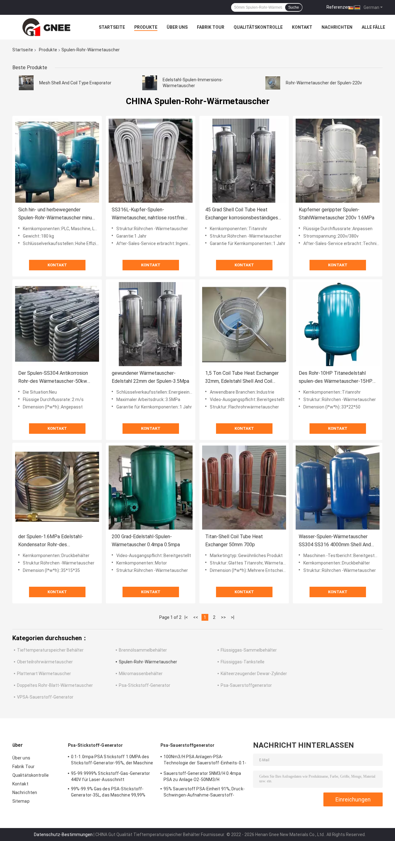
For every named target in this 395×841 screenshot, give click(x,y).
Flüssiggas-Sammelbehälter (249, 650)
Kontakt (302, 27)
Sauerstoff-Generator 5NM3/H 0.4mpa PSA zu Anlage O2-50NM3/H (202, 776)
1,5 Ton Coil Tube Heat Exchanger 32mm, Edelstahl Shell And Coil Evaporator (242, 377)
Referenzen (338, 7)
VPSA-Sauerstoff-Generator (45, 697)
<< (195, 617)
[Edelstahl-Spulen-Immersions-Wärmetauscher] (149, 82)
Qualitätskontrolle (258, 27)
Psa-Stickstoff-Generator (144, 685)
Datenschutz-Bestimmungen (63, 834)
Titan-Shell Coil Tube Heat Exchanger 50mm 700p (234, 540)
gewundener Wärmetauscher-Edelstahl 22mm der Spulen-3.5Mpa (150, 377)
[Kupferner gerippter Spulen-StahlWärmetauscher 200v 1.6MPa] (338, 161)
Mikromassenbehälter (141, 673)
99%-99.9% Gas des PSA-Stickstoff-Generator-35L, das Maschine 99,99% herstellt (108, 792)
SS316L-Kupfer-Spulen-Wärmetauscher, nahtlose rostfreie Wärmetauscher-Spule (149, 214)
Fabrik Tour (210, 27)
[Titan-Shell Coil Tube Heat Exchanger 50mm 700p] (244, 488)
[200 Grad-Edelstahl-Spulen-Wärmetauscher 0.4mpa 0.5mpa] (151, 488)
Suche (293, 7)
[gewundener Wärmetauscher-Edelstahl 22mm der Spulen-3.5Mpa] (151, 324)
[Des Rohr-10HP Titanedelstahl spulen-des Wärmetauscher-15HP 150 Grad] (338, 324)
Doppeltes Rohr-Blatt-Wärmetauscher (55, 685)
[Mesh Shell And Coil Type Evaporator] (26, 82)
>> (223, 617)
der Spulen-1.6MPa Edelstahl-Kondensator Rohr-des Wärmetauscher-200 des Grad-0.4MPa (51, 541)
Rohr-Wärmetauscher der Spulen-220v (324, 82)
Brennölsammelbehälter (143, 650)
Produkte (145, 27)
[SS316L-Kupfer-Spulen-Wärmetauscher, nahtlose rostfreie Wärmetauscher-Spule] (151, 161)
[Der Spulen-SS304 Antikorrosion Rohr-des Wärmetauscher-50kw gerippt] (57, 324)
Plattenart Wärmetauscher (44, 673)
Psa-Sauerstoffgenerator (246, 685)
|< (186, 617)
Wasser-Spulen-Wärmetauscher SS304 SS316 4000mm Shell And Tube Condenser (335, 541)
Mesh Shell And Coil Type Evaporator (75, 82)
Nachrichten (337, 27)
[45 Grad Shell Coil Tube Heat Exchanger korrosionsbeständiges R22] (244, 161)
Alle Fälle (373, 27)
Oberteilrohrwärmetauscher (45, 661)
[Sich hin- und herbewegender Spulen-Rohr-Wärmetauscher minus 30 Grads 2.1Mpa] (57, 161)
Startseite (112, 27)
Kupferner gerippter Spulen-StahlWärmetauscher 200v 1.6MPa (336, 214)
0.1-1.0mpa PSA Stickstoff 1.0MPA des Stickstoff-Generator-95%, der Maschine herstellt (112, 760)
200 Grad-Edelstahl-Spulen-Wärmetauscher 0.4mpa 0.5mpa (146, 540)
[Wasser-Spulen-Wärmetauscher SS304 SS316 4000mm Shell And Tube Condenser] (338, 488)
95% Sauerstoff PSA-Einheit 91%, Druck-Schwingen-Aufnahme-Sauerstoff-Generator (204, 792)
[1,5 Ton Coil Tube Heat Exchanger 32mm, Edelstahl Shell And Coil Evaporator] (244, 324)
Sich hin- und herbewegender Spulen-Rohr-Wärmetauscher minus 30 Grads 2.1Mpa (56, 214)
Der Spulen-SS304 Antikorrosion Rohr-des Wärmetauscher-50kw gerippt (53, 377)
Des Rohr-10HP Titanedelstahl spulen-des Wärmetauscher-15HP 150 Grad (335, 377)
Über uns (177, 27)
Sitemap (21, 801)
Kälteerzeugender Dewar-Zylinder (254, 673)
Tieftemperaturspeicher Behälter (50, 650)
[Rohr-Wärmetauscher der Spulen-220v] (272, 82)
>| (232, 617)
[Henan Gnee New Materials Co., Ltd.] (46, 27)
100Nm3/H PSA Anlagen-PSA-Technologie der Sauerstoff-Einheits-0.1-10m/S (205, 760)
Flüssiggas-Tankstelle (242, 661)
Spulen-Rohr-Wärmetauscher (148, 661)
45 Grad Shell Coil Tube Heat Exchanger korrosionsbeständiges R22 (241, 214)
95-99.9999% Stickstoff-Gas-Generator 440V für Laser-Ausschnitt (110, 776)
